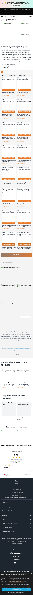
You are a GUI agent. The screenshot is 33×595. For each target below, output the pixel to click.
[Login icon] (30, 16)
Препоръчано (11, 75)
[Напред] (31, 471)
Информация (16, 5)
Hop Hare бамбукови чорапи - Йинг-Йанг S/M (8, 446)
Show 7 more (15, 254)
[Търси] (5, 17)
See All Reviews (16, 462)
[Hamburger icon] (2, 16)
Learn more (5, 67)
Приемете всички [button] (16, 589)
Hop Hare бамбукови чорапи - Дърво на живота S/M (24, 446)
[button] (16, 592)
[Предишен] (2, 471)
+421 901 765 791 (16, 495)
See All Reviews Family (15, 461)
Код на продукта (23, 75)
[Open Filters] (2, 72)
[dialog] (16, 583)
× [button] (31, 573)
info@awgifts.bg (16, 489)
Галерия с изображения (25, 316)
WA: (17, 492)
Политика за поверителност (23, 586)
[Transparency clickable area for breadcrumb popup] (9, 20)
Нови (3, 75)
